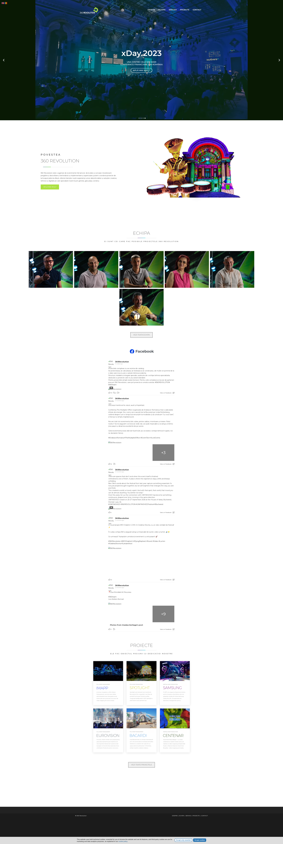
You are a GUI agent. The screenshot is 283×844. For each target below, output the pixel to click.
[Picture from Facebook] (119, 452)
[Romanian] (6, 3)
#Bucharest (158, 504)
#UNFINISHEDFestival (145, 504)
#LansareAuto (126, 544)
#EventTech (145, 438)
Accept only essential (183, 840)
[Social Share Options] (174, 393)
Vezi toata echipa (141, 335)
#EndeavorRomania (116, 438)
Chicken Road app (142, 829)
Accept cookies (199, 840)
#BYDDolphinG (127, 541)
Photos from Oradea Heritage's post (126, 625)
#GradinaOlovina (114, 544)
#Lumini (162, 541)
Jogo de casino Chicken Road (141, 824)
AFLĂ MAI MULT (49, 187)
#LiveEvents (155, 438)
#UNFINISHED (114, 504)
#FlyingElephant (139, 541)
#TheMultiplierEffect (132, 438)
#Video (155, 541)
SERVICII (173, 10)
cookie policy (123, 841)
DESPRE (151, 10)
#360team (112, 385)
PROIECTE (184, 10)
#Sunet (149, 541)
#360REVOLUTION (162, 382)
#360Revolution (114, 541)
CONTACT (197, 10)
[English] (3, 3)
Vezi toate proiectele (141, 765)
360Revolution (122, 362)
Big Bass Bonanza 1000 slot (141, 834)
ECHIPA (162, 10)
